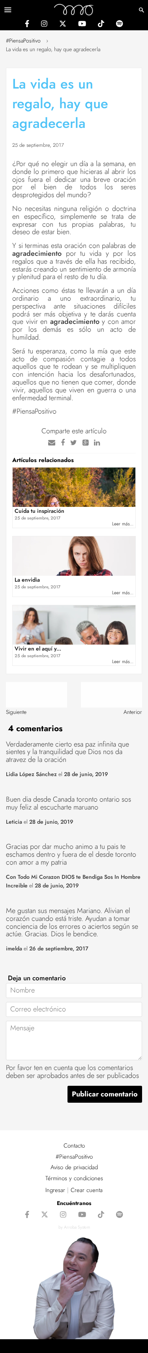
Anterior (133, 712)
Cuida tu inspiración (39, 511)
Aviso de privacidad (74, 1167)
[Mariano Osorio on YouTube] (82, 25)
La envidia (27, 580)
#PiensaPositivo (23, 40)
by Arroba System (74, 1227)
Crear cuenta (87, 1190)
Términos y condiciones (74, 1178)
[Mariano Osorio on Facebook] (27, 25)
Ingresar (55, 1190)
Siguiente (16, 712)
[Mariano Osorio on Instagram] (44, 25)
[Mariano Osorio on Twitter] (62, 25)
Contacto (74, 1145)
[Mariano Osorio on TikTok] (101, 25)
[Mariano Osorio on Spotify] (119, 25)
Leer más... (122, 523)
